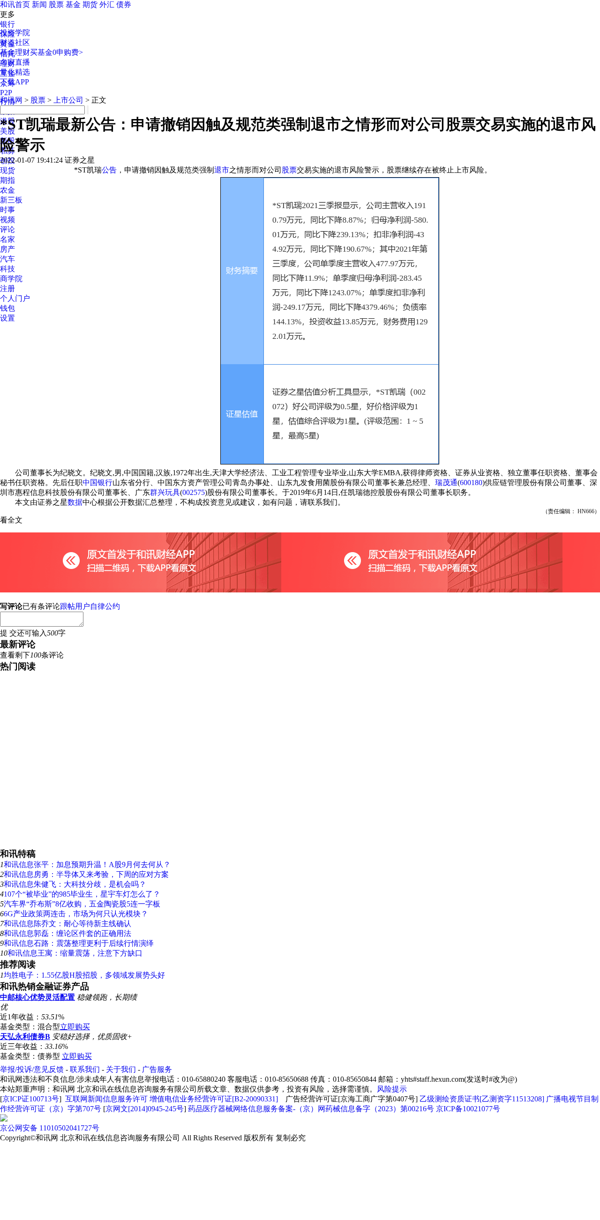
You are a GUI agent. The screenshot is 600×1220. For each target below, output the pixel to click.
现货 (7, 170)
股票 (56, 4)
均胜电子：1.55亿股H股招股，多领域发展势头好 (84, 975)
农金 (7, 190)
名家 (7, 239)
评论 (7, 229)
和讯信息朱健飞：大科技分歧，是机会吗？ (75, 884)
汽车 (7, 259)
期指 (7, 180)
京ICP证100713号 (30, 1099)
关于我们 (121, 1069)
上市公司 (68, 100)
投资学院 (15, 33)
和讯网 (11, 100)
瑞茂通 (446, 483)
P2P (6, 93)
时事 (7, 210)
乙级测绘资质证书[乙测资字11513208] (482, 1099)
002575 (193, 492)
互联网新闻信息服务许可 (106, 1099)
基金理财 (15, 52)
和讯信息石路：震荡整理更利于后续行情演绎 (79, 943)
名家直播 (15, 62)
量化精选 (15, 72)
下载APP (14, 82)
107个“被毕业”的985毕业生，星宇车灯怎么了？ (82, 894)
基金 (73, 4)
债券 (123, 4)
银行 (7, 24)
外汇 (106, 4)
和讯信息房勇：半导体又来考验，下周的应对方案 (86, 874)
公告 (109, 170)
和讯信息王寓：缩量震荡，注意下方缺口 (75, 953)
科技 (7, 269)
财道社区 (15, 42)
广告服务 (157, 1069)
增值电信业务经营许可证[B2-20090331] (214, 1099)
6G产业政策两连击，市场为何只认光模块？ (76, 914)
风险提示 (392, 1089)
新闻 (39, 4)
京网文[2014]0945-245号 (144, 1109)
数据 (75, 502)
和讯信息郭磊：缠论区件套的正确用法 (67, 933)
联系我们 (85, 1069)
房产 (7, 249)
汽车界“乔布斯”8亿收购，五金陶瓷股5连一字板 (82, 904)
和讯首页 (15, 4)
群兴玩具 (165, 492)
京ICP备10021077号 (468, 1109)
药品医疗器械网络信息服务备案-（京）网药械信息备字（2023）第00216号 (311, 1109)
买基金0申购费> (56, 52)
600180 (471, 483)
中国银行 (97, 483)
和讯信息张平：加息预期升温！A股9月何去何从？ (87, 864)
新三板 (11, 200)
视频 (7, 220)
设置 (7, 318)
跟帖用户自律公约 (90, 606)
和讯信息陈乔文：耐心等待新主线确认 (67, 924)
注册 (7, 288)
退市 (221, 170)
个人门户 (15, 298)
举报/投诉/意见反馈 (32, 1069)
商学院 (11, 279)
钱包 (7, 308)
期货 (90, 4)
